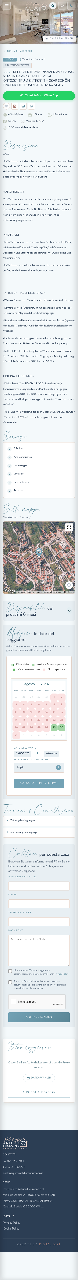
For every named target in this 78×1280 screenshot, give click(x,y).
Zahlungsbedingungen (22, 821)
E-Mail (12, 895)
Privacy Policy (61, 974)
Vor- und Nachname (22, 877)
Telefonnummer (19, 913)
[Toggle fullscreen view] (69, 527)
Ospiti (38, 767)
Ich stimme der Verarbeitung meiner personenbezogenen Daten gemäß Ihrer (41, 972)
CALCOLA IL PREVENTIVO (39, 783)
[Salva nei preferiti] (6, 106)
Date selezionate (25, 748)
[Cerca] (52, 5)
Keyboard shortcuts (25, 592)
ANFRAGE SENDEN (39, 1017)
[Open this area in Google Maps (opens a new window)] (10, 591)
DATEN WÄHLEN (41, 1078)
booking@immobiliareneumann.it (23, 1173)
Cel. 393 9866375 (14, 1167)
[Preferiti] (62, 6)
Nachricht (15, 931)
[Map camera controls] (69, 585)
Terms (71, 592)
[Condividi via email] (23, 106)
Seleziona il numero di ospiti (32, 760)
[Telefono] (71, 6)
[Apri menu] (7, 6)
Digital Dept (50, 1244)
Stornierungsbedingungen (24, 832)
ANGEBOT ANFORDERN (39, 1092)
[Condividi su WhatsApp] (31, 106)
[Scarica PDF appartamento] (14, 106)
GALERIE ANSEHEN (61, 39)
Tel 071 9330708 (13, 1161)
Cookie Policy (11, 1228)
